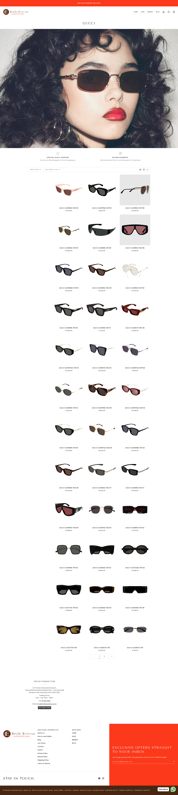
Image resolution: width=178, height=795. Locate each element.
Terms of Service (44, 763)
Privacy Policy (42, 753)
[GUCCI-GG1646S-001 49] (135, 589)
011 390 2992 (46, 701)
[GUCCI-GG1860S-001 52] (135, 509)
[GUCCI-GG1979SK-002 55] (102, 389)
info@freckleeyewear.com (47, 704)
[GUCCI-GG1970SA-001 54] (68, 349)
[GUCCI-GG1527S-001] (102, 629)
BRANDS (75, 740)
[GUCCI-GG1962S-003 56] (135, 190)
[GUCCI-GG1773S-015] (68, 629)
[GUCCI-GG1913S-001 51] (102, 309)
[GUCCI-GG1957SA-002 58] (102, 429)
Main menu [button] (76, 730)
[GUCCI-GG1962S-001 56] (68, 230)
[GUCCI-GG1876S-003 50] (102, 509)
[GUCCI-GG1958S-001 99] (102, 230)
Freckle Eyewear (12, 790)
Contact (41, 746)
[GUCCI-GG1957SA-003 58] (135, 349)
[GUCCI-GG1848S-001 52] (68, 549)
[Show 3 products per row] (144, 169)
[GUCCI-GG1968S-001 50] (68, 429)
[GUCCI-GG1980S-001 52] (68, 389)
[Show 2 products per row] (140, 169)
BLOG (74, 743)
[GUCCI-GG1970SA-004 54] (135, 389)
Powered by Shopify (142, 790)
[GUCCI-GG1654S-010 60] (135, 270)
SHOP (74, 736)
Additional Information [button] (48, 730)
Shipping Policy (43, 760)
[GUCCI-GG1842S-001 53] (102, 549)
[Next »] (112, 656)
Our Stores (41, 743)
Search (40, 750)
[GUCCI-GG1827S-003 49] (135, 309)
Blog (39, 740)
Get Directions (44, 707)
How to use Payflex (45, 736)
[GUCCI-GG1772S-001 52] (68, 589)
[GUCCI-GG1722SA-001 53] (135, 549)
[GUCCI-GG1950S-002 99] (135, 230)
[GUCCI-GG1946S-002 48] (102, 270)
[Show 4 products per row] (148, 169)
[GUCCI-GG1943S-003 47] (102, 469)
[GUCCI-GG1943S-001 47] (135, 469)
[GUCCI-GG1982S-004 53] (68, 190)
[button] (135, 11)
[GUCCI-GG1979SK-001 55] (102, 190)
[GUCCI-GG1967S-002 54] (102, 349)
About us (41, 733)
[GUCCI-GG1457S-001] (135, 629)
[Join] (173, 761)
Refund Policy (42, 757)
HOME (74, 733)
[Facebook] (99, 778)
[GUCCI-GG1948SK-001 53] (68, 270)
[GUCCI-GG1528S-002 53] (102, 589)
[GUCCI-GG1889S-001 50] (68, 309)
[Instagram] (103, 778)
